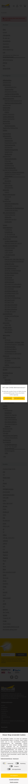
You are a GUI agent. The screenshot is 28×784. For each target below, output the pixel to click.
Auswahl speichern (14, 779)
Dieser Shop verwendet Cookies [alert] (14, 735)
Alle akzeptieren (14, 775)
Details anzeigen (14, 782)
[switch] (4, 763)
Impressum (16, 758)
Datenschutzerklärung (6, 758)
